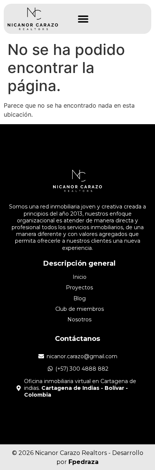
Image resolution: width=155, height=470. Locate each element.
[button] (83, 19)
